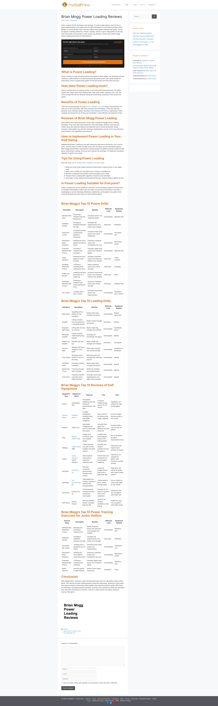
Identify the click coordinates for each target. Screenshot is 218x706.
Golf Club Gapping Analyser (142, 33)
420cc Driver (151, 76)
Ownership (134, 699)
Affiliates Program (125, 700)
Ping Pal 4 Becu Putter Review (143, 68)
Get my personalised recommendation (94, 62)
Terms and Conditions (103, 699)
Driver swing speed (68, 54)
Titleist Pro (75, 470)
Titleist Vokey (76, 447)
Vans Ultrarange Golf (69, 633)
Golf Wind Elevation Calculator (143, 39)
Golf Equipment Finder (140, 45)
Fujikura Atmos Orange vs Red (72, 631)
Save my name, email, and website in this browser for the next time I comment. (90, 683)
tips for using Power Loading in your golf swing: (88, 163)
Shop (135, 4)
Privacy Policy (80, 699)
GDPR (117, 700)
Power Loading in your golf (95, 106)
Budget (95, 54)
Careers (127, 699)
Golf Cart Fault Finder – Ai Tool (143, 42)
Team (94, 699)
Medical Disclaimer (145, 699)
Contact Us (151, 4)
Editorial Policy (109, 700)
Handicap (95, 48)
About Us (88, 699)
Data (126, 4)
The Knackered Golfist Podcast (143, 65)
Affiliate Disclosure (98, 700)
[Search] (154, 16)
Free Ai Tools (116, 4)
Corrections (115, 699)
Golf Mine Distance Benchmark (143, 36)
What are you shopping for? (70, 48)
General (142, 4)
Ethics (122, 699)
